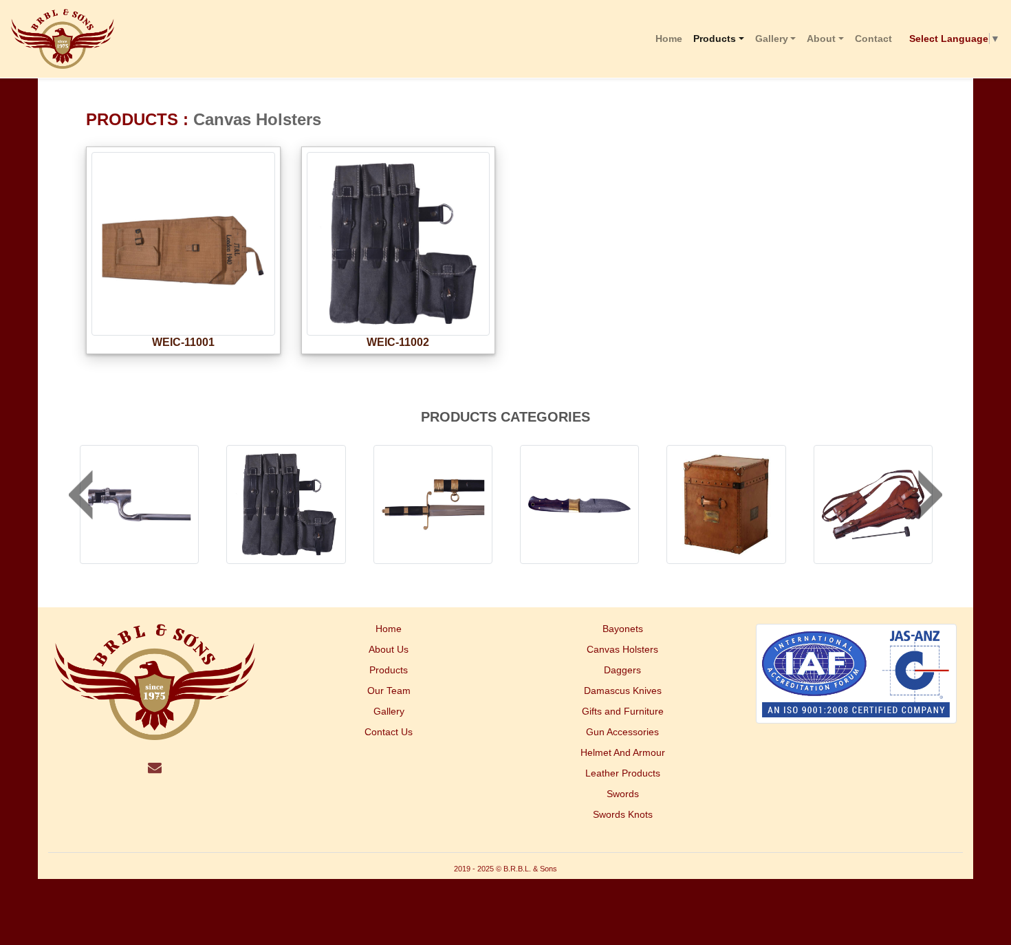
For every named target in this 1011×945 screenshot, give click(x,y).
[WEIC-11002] (398, 332)
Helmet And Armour (622, 752)
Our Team (389, 690)
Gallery (771, 38)
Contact (873, 38)
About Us (389, 649)
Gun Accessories (622, 731)
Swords (623, 793)
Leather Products (622, 773)
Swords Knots (623, 814)
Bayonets (622, 628)
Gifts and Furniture (623, 711)
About (821, 38)
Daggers (622, 669)
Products (714, 38)
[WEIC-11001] (183, 332)
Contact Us (389, 731)
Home (668, 38)
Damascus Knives (623, 690)
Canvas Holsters (622, 649)
